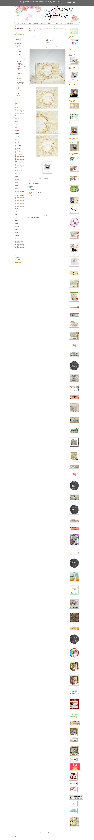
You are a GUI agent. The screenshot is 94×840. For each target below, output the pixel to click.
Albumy (16, 112)
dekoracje (16, 124)
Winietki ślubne (17, 230)
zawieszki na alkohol (18, 249)
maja (18, 87)
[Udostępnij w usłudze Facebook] (47, 178)
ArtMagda (32, 186)
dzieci (16, 128)
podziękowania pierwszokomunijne (18, 193)
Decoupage (43, 23)
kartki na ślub (17, 152)
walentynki (17, 225)
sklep (16, 211)
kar (15, 140)
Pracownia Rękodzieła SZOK (19, 195)
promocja (16, 198)
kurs (16, 169)
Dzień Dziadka (17, 131)
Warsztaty (49, 23)
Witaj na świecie (17, 233)
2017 (17, 45)
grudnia (19, 48)
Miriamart (32, 192)
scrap (16, 207)
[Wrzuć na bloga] (45, 178)
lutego (19, 91)
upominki (16, 222)
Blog (18, 23)
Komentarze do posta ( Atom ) (35, 217)
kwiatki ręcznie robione (18, 170)
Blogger (56, 832)
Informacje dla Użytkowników (66, 23)
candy (16, 120)
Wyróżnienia (17, 235)
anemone (16, 114)
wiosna (16, 232)
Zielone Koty (17, 251)
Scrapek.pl (16, 208)
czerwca (19, 57)
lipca (18, 56)
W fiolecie (18, 75)
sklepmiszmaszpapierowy (20, 28)
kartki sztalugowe (18, 157)
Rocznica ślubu (17, 204)
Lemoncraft (17, 178)
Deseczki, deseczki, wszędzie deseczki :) (20, 64)
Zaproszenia (35, 23)
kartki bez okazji (17, 148)
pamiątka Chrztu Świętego (19, 186)
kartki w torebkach (18, 160)
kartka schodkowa (18, 145)
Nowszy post (30, 215)
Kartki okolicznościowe (26, 23)
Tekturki (56, 23)
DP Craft (16, 127)
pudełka (16, 199)
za (15, 238)
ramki (16, 201)
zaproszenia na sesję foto (19, 243)
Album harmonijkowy (18, 111)
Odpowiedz (33, 189)
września (19, 53)
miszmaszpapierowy (47, 43)
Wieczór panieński (18, 227)
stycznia (19, 93)
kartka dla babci (17, 142)
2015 (17, 95)
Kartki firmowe (17, 151)
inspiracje (33, 179)
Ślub (16, 214)
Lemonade (16, 176)
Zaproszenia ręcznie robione (19, 245)
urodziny (16, 223)
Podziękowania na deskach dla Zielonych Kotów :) (21, 66)
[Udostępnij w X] (46, 178)
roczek (16, 202)
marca (19, 90)
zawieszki (16, 248)
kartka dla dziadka (18, 143)
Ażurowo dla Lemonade (20, 61)
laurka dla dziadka (18, 175)
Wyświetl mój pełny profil (19, 30)
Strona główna (47, 215)
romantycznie (17, 205)
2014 (17, 97)
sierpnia (19, 54)
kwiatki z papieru (18, 172)
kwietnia (19, 88)
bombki (16, 117)
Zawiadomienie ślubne (18, 246)
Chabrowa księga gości (20, 73)
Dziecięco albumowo (20, 84)
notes (16, 183)
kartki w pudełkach (18, 158)
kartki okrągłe (17, 155)
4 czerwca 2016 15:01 (38, 192)
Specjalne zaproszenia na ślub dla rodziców (21, 83)
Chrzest (16, 121)
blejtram (16, 115)
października (19, 51)
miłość (16, 181)
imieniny (16, 137)
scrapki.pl (16, 210)
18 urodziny (17, 109)
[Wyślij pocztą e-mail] (43, 178)
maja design (17, 179)
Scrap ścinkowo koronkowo (19, 69)
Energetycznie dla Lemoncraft (19, 79)
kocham (16, 161)
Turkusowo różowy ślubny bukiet (21, 60)
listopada (19, 49)
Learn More (68, 2)
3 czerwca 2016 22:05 (38, 186)
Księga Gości (17, 167)
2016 (17, 46)
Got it (73, 2)
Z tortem (18, 76)
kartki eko (16, 149)
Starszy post (64, 215)
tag (15, 219)
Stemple (16, 213)
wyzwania (39, 179)
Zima (16, 252)
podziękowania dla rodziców (19, 191)
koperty (16, 164)
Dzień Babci (17, 130)
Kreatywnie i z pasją (18, 166)
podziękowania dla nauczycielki (19, 189)
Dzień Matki (17, 133)
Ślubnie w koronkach (20, 80)
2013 (17, 98)
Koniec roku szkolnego (18, 163)
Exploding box (17, 134)
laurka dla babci (17, 173)
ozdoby (16, 185)
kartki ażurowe (17, 146)
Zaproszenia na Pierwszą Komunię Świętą (19, 242)
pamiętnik (16, 188)
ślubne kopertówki (18, 216)
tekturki (36, 179)
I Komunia (17, 136)
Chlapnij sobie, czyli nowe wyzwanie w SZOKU (21, 71)
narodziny (16, 182)
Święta (16, 217)
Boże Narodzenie (17, 118)
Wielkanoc (16, 229)
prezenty (16, 196)
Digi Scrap (16, 126)
